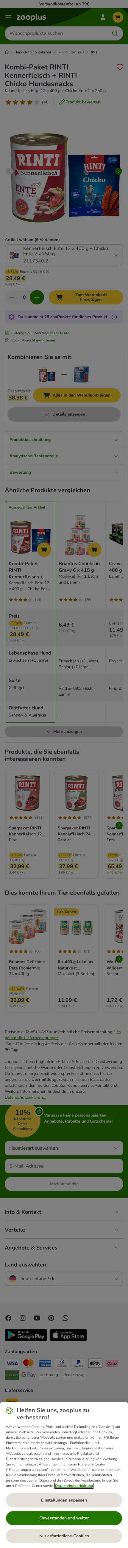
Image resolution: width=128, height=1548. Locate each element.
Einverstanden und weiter (64, 1518)
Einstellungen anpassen (64, 1500)
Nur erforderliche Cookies (64, 1536)
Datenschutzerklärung (74, 1485)
